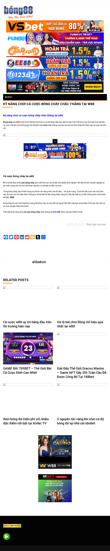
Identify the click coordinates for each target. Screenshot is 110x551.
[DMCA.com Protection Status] (12, 526)
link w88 (56, 212)
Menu (9, 97)
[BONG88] (18, 12)
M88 (12, 197)
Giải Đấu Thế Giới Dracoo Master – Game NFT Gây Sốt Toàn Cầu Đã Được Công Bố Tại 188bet (81, 373)
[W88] (55, 452)
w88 (17, 122)
